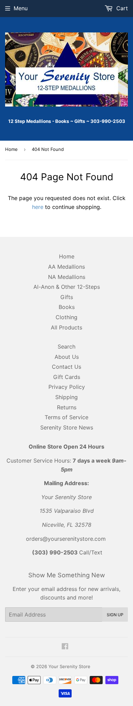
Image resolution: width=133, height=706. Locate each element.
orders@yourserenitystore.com (66, 538)
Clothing (66, 317)
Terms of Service (66, 417)
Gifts (66, 297)
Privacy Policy (66, 386)
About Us (67, 356)
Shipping (66, 397)
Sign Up (115, 614)
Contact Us (66, 366)
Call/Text (67, 552)
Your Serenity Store (69, 666)
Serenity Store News (66, 427)
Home (11, 149)
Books (67, 306)
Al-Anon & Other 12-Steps (66, 286)
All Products (66, 327)
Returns (66, 407)
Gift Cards (66, 376)
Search (66, 346)
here (37, 206)
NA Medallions (66, 276)
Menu (21, 8)
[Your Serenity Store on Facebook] (65, 647)
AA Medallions (66, 266)
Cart (121, 8)
